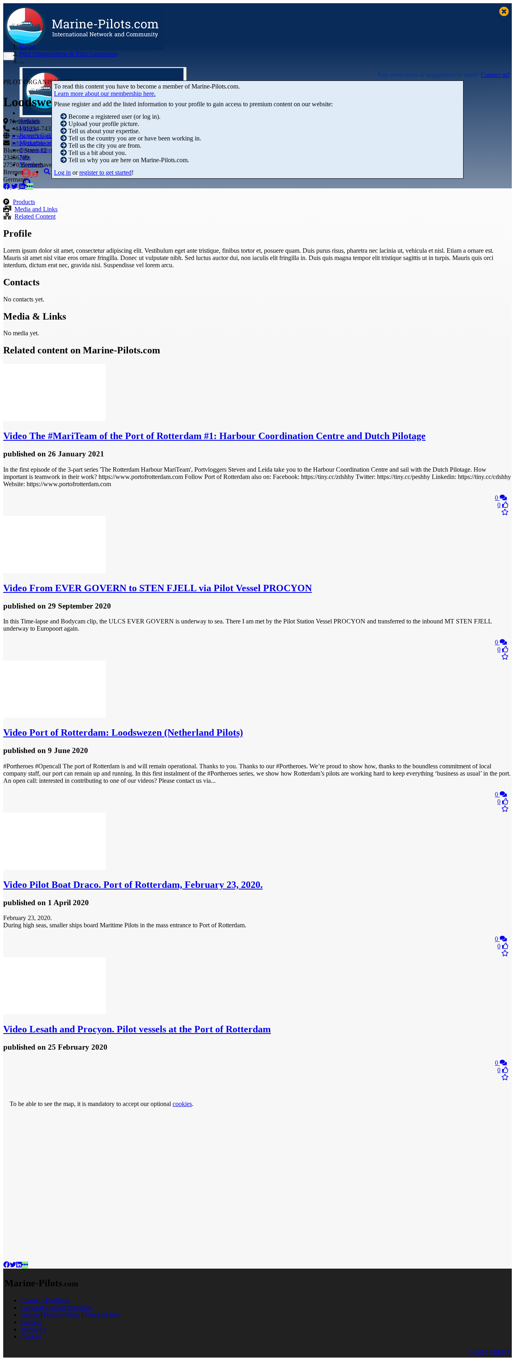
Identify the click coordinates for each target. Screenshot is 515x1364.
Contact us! (495, 74)
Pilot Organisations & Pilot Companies (68, 53)
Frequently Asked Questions (57, 1307)
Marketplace (35, 142)
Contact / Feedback (45, 1300)
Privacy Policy (61, 1314)
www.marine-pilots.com (41, 135)
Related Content (35, 216)
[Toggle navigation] (8, 56)
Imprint (30, 1314)
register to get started (105, 172)
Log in (62, 172)
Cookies (31, 1336)
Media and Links (36, 209)
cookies (182, 1103)
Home (27, 46)
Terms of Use (102, 1314)
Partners (31, 1322)
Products (24, 201)
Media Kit (33, 1329)
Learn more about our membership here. (105, 93)
